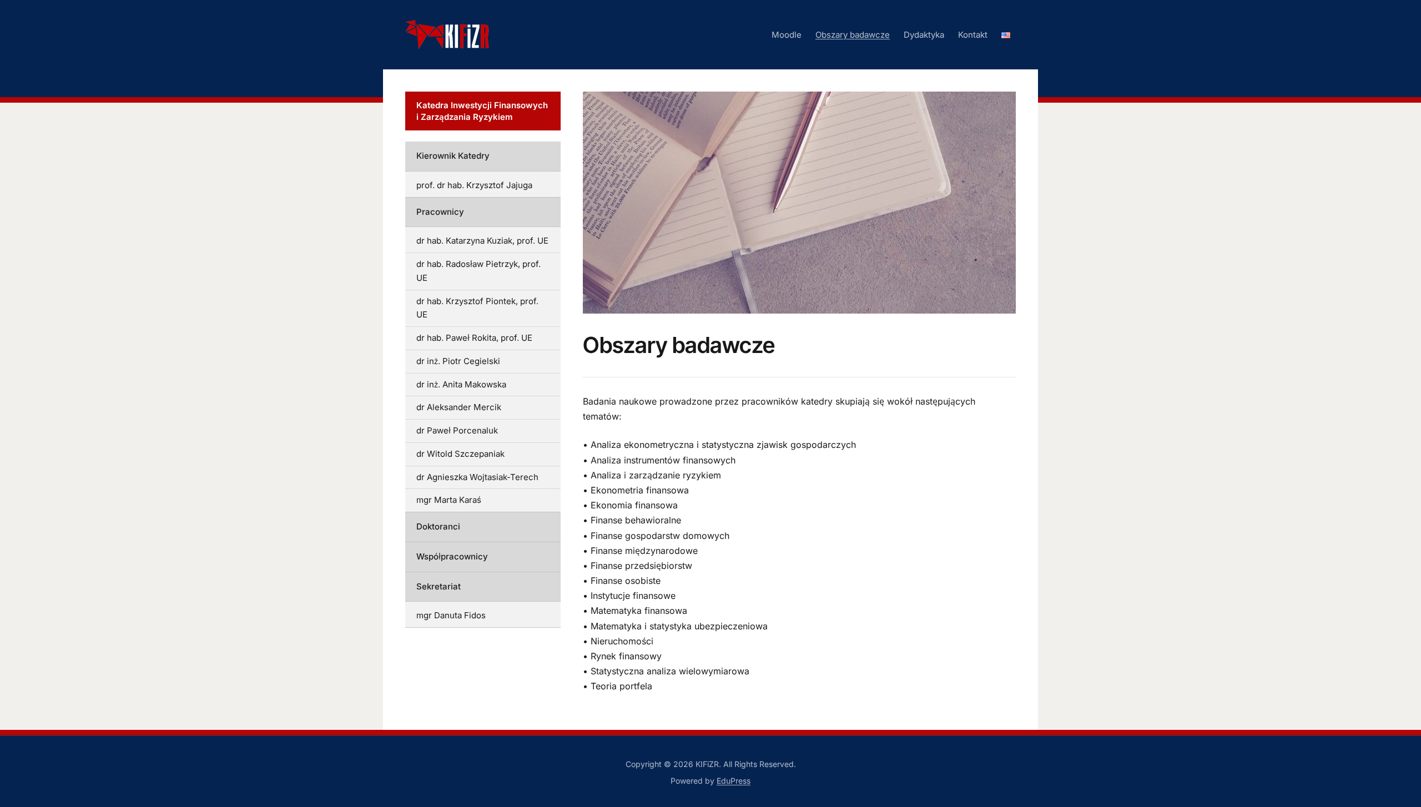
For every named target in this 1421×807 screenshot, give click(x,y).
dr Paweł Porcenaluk (457, 430)
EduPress (733, 780)
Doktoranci (438, 526)
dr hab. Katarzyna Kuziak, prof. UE (482, 240)
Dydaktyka (924, 34)
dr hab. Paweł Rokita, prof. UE (474, 337)
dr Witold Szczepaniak (460, 453)
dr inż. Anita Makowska (461, 384)
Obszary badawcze (852, 34)
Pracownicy (440, 211)
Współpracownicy (452, 556)
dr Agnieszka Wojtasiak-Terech (477, 477)
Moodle (787, 34)
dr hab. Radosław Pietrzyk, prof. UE (478, 271)
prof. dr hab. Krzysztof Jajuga (474, 185)
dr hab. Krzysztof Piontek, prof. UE (477, 308)
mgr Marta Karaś (448, 500)
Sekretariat (438, 586)
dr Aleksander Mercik (458, 407)
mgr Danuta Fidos (451, 615)
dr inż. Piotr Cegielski (458, 361)
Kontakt (972, 34)
